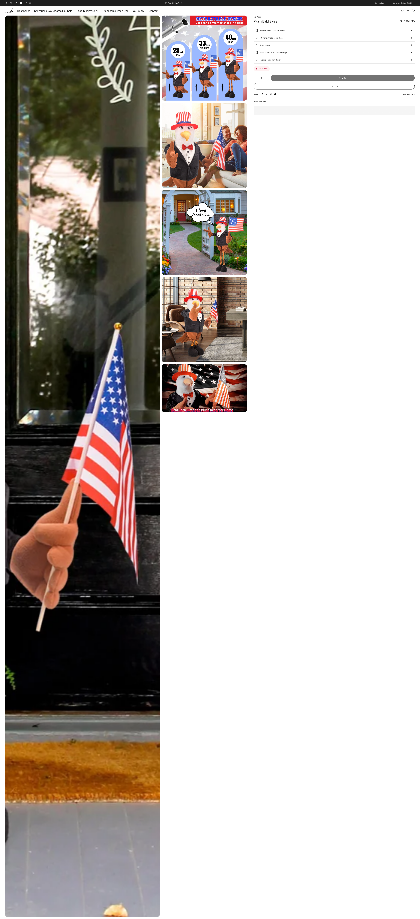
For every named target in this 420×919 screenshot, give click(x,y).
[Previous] (147, 3)
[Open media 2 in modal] (204, 58)
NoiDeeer (257, 17)
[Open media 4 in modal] (204, 232)
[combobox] (381, 3)
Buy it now (334, 86)
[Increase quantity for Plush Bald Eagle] (266, 78)
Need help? (411, 94)
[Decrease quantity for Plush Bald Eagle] (256, 78)
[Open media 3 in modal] (204, 145)
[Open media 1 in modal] (82, 466)
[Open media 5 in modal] (204, 319)
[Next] (200, 3)
